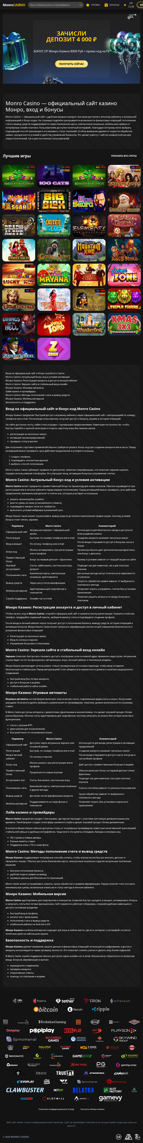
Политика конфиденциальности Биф (56, 1109)
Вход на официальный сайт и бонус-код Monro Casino (35, 373)
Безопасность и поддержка (20, 402)
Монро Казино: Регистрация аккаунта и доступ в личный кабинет (41, 380)
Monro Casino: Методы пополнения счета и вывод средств (38, 395)
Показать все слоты (124, 155)
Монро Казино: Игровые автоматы (25, 387)
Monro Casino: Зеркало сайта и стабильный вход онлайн (36, 384)
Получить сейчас (71, 64)
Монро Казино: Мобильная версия (25, 398)
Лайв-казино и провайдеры (21, 391)
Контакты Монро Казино (92, 1109)
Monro (14, 5)
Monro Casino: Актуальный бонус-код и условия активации (38, 376)
